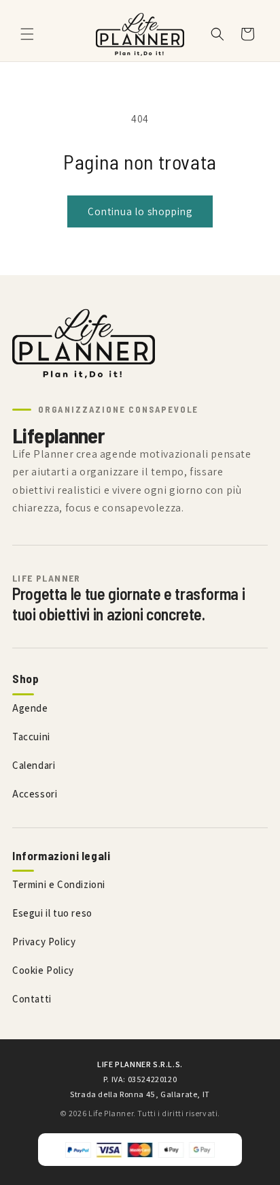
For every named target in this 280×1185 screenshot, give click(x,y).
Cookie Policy (43, 970)
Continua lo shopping (140, 211)
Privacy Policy (43, 941)
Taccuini (31, 736)
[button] (27, 34)
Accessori (34, 793)
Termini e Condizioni (58, 884)
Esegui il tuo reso (52, 912)
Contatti (32, 998)
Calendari (33, 765)
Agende (30, 707)
